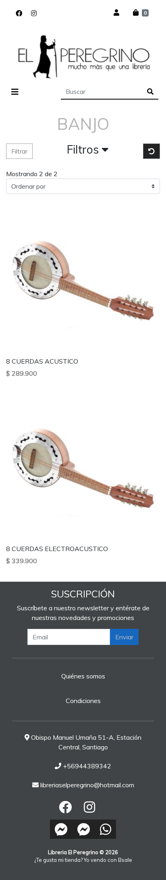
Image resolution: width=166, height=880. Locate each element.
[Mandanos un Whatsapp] (105, 829)
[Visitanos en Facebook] (19, 13)
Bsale (125, 860)
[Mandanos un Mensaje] (61, 829)
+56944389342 (86, 766)
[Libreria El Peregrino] (83, 56)
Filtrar (19, 151)
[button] (88, 151)
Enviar (124, 637)
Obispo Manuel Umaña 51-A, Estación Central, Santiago (85, 742)
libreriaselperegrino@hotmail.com (86, 785)
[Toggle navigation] (15, 92)
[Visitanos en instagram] (33, 13)
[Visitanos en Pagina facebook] (45, 13)
